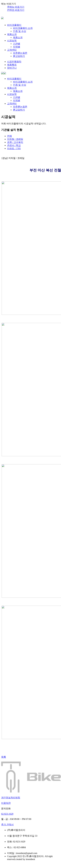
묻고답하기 (19, 56)
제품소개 (12, 34)
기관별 (16, 43)
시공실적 (12, 40)
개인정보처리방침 (10, 797)
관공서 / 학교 (14, 145)
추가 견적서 (7, 824)
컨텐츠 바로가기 (15, 10)
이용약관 (6, 803)
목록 (3, 757)
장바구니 (12, 68)
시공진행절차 (14, 61)
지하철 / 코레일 (15, 139)
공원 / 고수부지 (15, 142)
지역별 (16, 47)
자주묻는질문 (20, 53)
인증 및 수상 (19, 31)
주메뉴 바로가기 (15, 7)
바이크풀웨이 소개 (23, 28)
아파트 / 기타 (14, 148)
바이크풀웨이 (14, 25)
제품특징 (12, 64)
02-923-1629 (7, 814)
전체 (9, 136)
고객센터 (12, 50)
